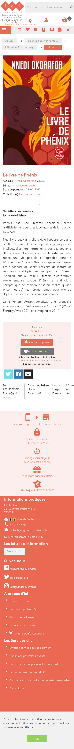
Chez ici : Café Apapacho (29, 633)
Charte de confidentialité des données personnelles (39, 680)
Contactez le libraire (21, 617)
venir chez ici (29, 23)
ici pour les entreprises (22, 625)
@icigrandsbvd (18, 578)
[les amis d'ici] (60, 31)
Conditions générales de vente (27, 656)
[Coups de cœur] (27, 30)
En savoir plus (12, 20)
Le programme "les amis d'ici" (27, 672)
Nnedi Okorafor (24, 181)
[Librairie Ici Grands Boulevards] (12, 12)
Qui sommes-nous (20, 601)
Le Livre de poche (26, 185)
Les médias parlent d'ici (23, 609)
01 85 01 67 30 (15, 525)
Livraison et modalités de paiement (30, 648)
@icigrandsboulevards (22, 568)
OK (37, 738)
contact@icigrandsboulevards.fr (25, 530)
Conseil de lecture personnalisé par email (33, 664)
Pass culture (16, 688)
